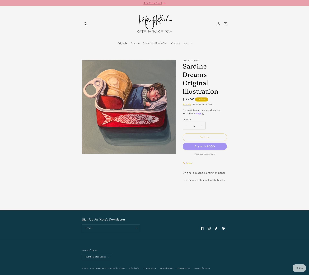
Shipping (187, 104)
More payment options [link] (204, 154)
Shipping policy (183, 268)
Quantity (187, 119)
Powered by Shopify (116, 268)
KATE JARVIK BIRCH (98, 268)
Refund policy (135, 268)
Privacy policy (150, 268)
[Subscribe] (136, 228)
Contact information (201, 268)
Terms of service (166, 268)
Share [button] (189, 163)
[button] (85, 23)
